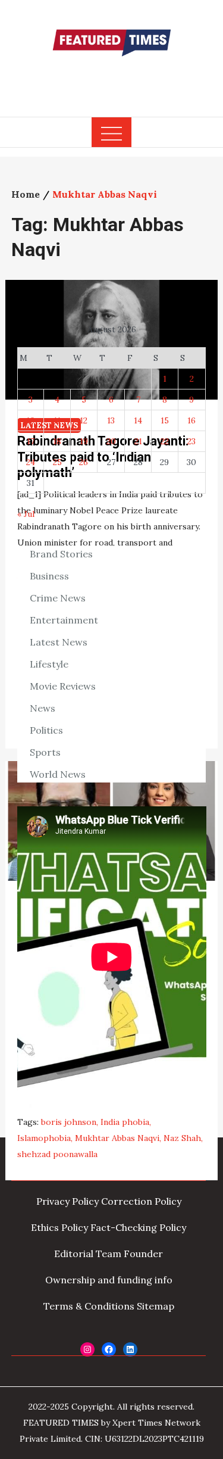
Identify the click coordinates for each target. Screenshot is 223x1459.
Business (49, 576)
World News (58, 774)
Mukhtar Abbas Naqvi (117, 1138)
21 (138, 441)
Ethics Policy (59, 1227)
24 (30, 462)
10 (30, 420)
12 (83, 420)
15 (165, 420)
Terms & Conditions (88, 1306)
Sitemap (155, 1306)
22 (165, 441)
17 (30, 441)
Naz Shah (182, 1138)
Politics (46, 730)
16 (191, 420)
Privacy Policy (67, 1201)
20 (111, 441)
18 (57, 441)
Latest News (58, 642)
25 (57, 462)
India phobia (124, 1122)
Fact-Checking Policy (138, 1227)
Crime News (58, 598)
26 (83, 462)
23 (191, 441)
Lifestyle (49, 664)
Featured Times (112, 79)
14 (138, 420)
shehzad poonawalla (57, 1154)
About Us (56, 1175)
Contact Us (156, 1175)
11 (57, 420)
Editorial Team (87, 1254)
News (42, 708)
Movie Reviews (63, 686)
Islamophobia (44, 1138)
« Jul (25, 514)
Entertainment (64, 620)
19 (84, 441)
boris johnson (68, 1122)
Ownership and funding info (108, 1280)
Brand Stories (61, 554)
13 (111, 420)
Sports (45, 752)
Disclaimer (103, 1175)
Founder (143, 1254)
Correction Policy (141, 1201)
